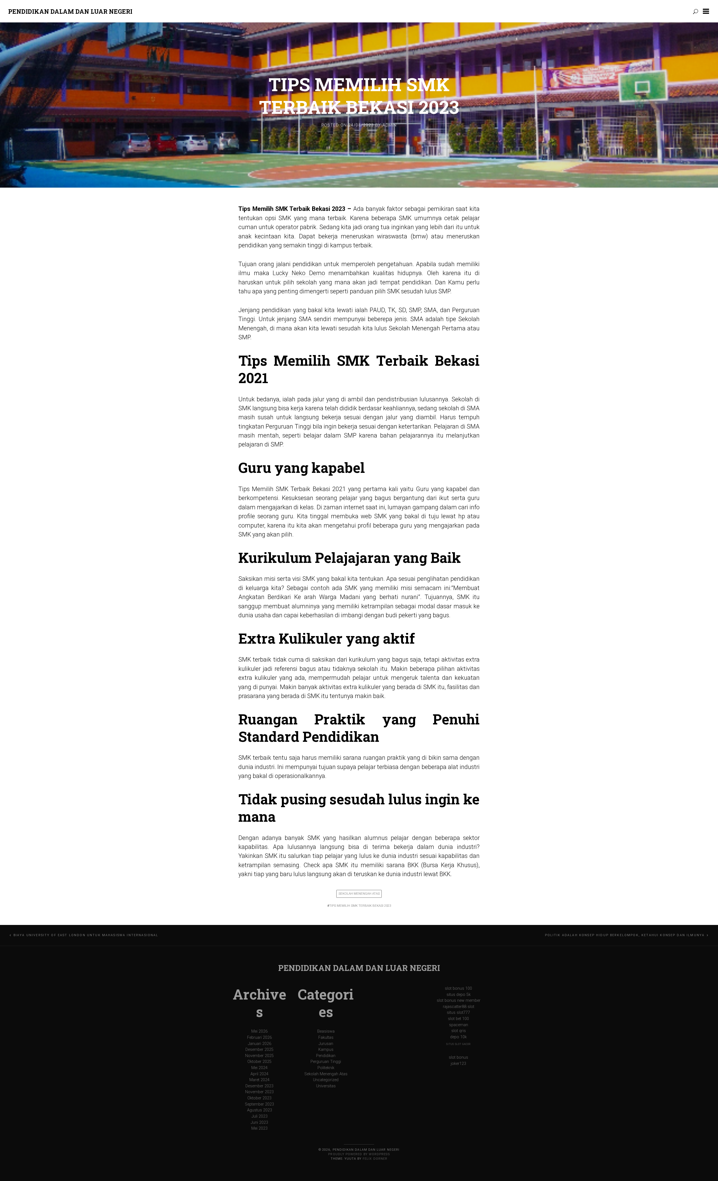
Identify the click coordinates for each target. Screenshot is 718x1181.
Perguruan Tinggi (325, 1061)
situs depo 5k (459, 994)
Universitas (326, 1086)
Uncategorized (326, 1080)
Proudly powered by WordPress (359, 1154)
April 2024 (259, 1074)
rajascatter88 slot (458, 1006)
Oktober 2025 (259, 1061)
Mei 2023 (259, 1128)
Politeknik (325, 1067)
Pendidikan (325, 1055)
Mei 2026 (259, 1031)
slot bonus (458, 1057)
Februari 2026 (259, 1037)
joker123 (458, 1063)
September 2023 (259, 1104)
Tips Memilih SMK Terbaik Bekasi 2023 (359, 95)
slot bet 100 (458, 1018)
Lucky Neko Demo (299, 273)
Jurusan (326, 1043)
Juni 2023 (259, 1122)
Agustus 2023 (259, 1110)
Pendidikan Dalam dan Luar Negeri (70, 11)
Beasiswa (326, 1031)
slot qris (458, 1030)
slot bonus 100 (458, 988)
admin (390, 125)
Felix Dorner (375, 1159)
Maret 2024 (259, 1080)
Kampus (325, 1049)
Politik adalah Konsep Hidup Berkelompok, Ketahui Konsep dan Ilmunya (625, 935)
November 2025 (259, 1055)
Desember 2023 (259, 1086)
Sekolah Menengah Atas (359, 893)
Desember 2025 (259, 1049)
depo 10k (458, 1037)
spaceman (458, 1025)
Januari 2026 (259, 1043)
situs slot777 (458, 1012)
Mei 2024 (259, 1067)
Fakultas (325, 1037)
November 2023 (259, 1092)
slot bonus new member (458, 1000)
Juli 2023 (260, 1116)
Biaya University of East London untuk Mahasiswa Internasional (85, 935)
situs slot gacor (458, 1044)
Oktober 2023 (259, 1098)
